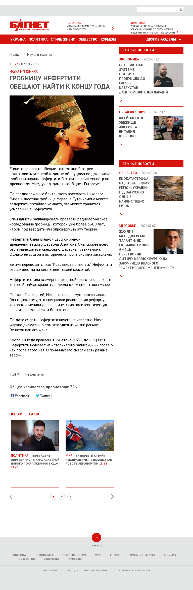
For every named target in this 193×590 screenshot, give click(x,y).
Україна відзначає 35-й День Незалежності (86, 27)
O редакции (70, 570)
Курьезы (108, 39)
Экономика (44, 555)
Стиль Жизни (63, 39)
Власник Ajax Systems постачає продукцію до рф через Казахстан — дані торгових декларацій (143, 78)
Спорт (115, 555)
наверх (96, 545)
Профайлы (50, 570)
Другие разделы (161, 39)
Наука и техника (39, 54)
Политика (38, 39)
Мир (98, 555)
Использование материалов (131, 570)
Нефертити (34, 374)
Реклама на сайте (96, 570)
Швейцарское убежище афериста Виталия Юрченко (131, 127)
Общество (88, 39)
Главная (16, 54)
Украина (18, 39)
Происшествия (74, 555)
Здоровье (52, 559)
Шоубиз (170, 555)
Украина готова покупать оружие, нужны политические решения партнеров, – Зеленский (153, 29)
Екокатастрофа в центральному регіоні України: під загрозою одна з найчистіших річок (134, 192)
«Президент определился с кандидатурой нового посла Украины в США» (35, 461)
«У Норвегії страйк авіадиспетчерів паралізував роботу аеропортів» (89, 459)
